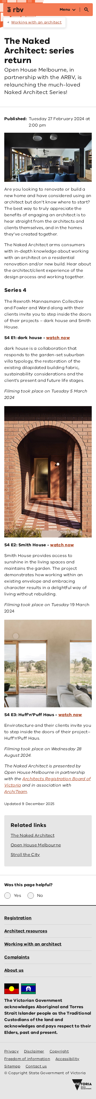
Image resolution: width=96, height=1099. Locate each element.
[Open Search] (86, 9)
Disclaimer (34, 1051)
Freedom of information (27, 1058)
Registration (18, 918)
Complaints (16, 957)
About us (13, 970)
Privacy (11, 1051)
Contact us (36, 1066)
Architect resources (25, 931)
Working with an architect (36, 22)
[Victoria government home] (82, 1084)
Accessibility (67, 1058)
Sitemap (12, 1066)
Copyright (59, 1051)
